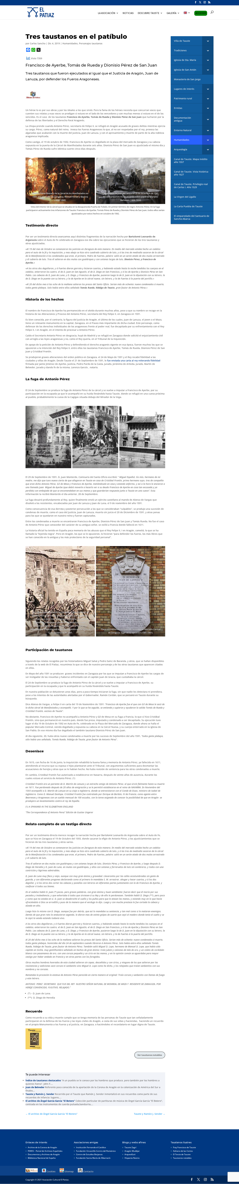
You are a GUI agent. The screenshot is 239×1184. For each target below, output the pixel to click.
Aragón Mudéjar (132, 1151)
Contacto (88, 1171)
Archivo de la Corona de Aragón (42, 1147)
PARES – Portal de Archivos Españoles (45, 1151)
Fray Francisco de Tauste (184, 1147)
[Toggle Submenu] (207, 41)
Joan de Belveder (35, 1087)
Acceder (200, 13)
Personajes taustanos (90, 43)
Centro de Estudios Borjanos (89, 1154)
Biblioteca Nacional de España (42, 1158)
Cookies (50, 1171)
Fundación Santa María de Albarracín (93, 1158)
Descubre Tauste (148, 13)
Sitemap (69, 1171)
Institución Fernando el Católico (91, 1147)
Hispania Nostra (132, 1158)
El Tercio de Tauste (182, 1154)
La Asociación (106, 13)
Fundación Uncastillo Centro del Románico (96, 1151)
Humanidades (70, 43)
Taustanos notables (182, 1158)
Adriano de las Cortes (183, 1151)
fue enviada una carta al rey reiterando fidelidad (133, 360)
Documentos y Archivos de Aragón (44, 1154)
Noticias (128, 13)
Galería (171, 13)
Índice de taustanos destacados (43, 1080)
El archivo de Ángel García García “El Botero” (50, 1100)
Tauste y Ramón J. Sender (40, 1094)
